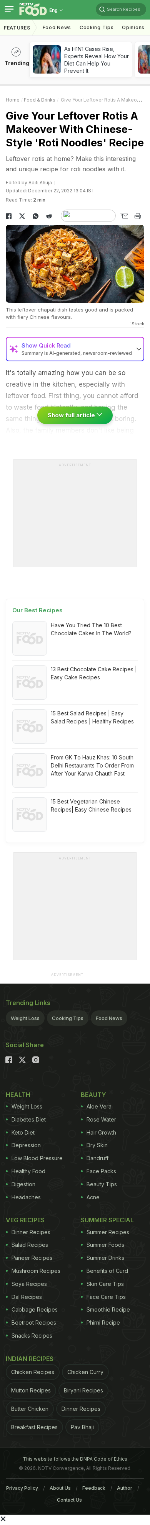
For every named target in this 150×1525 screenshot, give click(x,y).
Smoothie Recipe (108, 1309)
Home (13, 100)
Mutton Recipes (31, 1390)
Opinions (133, 27)
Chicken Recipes (32, 1372)
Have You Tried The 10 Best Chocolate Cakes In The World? (91, 629)
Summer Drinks (105, 1257)
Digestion (23, 1184)
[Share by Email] (124, 216)
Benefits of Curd (107, 1271)
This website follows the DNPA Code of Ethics (75, 1459)
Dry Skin (97, 1145)
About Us (60, 1488)
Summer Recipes (108, 1232)
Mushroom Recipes (36, 1271)
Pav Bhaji (82, 1427)
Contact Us (69, 1500)
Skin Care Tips (105, 1284)
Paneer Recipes (32, 1257)
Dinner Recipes (31, 1232)
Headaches (26, 1197)
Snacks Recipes (32, 1335)
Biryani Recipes (83, 1390)
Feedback (93, 1488)
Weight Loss (25, 1018)
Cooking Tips (67, 1018)
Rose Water (101, 1119)
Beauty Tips (102, 1184)
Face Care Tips (106, 1297)
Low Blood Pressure (37, 1158)
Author (124, 1488)
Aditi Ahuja (40, 182)
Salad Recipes (30, 1244)
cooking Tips (96, 27)
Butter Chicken (29, 1408)
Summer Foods (105, 1244)
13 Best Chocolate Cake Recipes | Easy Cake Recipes (94, 673)
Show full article (72, 415)
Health (18, 1095)
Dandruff (97, 1158)
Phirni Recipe (103, 1322)
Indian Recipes (29, 1359)
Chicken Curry (85, 1372)
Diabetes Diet (29, 1119)
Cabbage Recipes (35, 1309)
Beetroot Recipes (34, 1322)
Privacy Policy (22, 1488)
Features (17, 28)
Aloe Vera (99, 1106)
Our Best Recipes (37, 610)
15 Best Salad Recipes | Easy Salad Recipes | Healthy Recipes (92, 717)
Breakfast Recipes (34, 1427)
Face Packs (101, 1171)
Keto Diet (23, 1132)
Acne (93, 1197)
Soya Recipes (29, 1284)
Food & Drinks (39, 100)
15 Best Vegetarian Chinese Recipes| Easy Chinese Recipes (91, 805)
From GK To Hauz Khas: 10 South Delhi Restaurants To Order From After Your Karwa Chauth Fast (92, 765)
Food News (57, 27)
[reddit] (49, 216)
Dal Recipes (27, 1297)
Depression (26, 1145)
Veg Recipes (25, 1220)
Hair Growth (101, 1132)
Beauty (93, 1095)
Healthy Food (28, 1171)
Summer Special (107, 1220)
